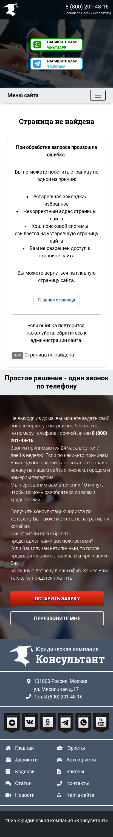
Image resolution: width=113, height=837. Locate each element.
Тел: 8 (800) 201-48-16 (58, 697)
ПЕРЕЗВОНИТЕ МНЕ (57, 618)
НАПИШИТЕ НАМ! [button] (62, 45)
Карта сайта (80, 795)
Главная (24, 748)
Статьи (23, 783)
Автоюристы (81, 760)
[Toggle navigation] (98, 95)
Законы (75, 771)
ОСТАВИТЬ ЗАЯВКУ (57, 599)
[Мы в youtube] (101, 723)
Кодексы (25, 771)
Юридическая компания (11, 9)
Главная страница (56, 300)
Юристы (75, 748)
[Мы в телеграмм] (66, 723)
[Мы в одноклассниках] (48, 723)
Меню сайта (23, 95)
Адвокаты (27, 760)
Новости (25, 795)
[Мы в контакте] (30, 723)
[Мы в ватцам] (84, 723)
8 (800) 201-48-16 (87, 6)
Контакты (77, 783)
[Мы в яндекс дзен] (13, 723)
